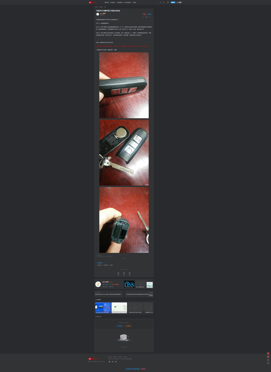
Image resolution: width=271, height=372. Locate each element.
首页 (96, 7)
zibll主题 (123, 358)
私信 (150, 14)
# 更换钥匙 (106, 265)
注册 (129, 326)
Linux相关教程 (127, 2)
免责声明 (115, 357)
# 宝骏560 (99, 265)
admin (101, 13)
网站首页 (107, 2)
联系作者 (143, 369)
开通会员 (180, 2)
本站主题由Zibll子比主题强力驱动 (133, 369)
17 (110, 284)
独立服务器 (119, 2)
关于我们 (125, 357)
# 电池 (111, 265)
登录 (121, 326)
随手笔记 (101, 7)
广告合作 (120, 357)
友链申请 (110, 357)
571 (107, 284)
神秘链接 (130, 358)
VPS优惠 (112, 2)
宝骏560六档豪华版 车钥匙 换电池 (108, 10)
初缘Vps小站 (117, 358)
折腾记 (134, 2)
